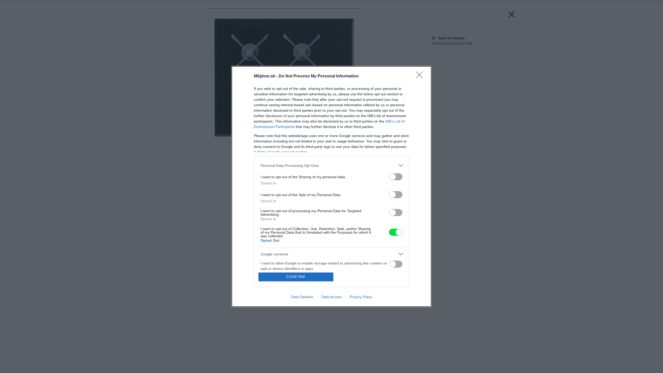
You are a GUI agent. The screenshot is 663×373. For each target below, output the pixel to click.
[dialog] (331, 186)
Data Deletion (302, 297)
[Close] (421, 76)
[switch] (395, 176)
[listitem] (331, 165)
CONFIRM (295, 277)
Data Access (331, 297)
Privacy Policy (361, 297)
